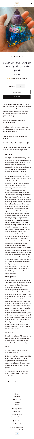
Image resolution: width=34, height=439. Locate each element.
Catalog (17, 402)
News (17, 405)
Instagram (17, 423)
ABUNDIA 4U (19, 427)
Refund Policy (17, 411)
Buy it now (16, 96)
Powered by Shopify (17, 430)
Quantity (12, 86)
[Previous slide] (12, 56)
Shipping (9, 78)
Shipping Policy (17, 414)
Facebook (18, 421)
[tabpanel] (17, 29)
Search (17, 394)
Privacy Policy (17, 409)
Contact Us (17, 399)
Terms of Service (17, 417)
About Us (17, 397)
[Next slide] (22, 56)
